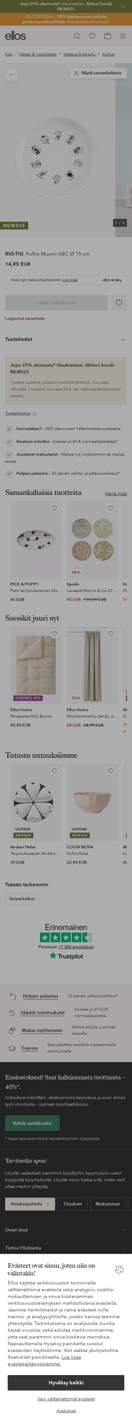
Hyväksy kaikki (66, 1383)
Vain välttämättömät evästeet (66, 1399)
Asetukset (66, 1411)
